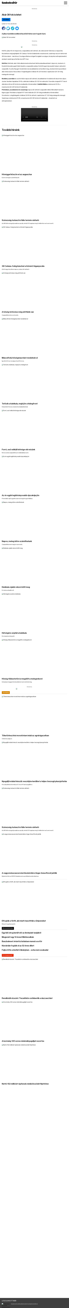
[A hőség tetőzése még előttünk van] (34, 290)
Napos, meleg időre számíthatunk (17, 541)
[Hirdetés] (34, 47)
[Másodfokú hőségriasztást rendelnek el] (34, 336)
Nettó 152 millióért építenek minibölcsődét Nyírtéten (25, 1084)
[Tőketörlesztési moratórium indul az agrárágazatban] (34, 714)
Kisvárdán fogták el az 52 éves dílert (18, 946)
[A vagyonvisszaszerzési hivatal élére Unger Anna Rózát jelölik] (34, 851)
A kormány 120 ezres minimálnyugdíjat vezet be (23, 1041)
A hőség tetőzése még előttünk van (18, 312)
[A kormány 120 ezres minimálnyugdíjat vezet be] (34, 1019)
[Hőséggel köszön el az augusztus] (34, 153)
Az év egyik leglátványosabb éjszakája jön (20, 495)
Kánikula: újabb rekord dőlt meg (16, 587)
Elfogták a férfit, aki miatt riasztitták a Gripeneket (24, 921)
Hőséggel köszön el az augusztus (17, 174)
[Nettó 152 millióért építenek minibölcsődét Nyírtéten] (34, 1062)
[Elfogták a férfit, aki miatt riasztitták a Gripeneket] (34, 899)
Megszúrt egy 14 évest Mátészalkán (18, 937)
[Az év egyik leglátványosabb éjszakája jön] (34, 474)
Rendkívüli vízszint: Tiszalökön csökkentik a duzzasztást (27, 998)
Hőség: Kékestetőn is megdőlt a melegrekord (22, 679)
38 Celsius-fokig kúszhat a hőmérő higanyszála (23, 266)
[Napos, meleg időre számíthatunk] (34, 520)
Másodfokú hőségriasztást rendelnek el (20, 358)
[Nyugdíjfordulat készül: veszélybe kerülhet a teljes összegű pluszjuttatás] (34, 760)
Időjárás (6, 19)
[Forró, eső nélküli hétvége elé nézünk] (34, 428)
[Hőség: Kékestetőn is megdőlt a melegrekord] (34, 657)
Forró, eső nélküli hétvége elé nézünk (18, 450)
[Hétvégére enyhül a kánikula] (34, 611)
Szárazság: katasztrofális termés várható (20, 220)
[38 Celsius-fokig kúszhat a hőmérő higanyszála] (34, 244)
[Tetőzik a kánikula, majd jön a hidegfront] (34, 382)
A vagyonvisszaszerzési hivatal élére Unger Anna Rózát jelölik (29, 873)
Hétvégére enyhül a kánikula (14, 633)
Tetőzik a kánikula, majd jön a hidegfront (20, 404)
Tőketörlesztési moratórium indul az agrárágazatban (25, 736)
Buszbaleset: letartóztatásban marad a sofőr (22, 941)
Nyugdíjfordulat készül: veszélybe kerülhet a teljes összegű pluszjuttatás (34, 781)
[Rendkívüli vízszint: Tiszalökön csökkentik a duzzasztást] (34, 977)
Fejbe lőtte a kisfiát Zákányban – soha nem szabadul (25, 950)
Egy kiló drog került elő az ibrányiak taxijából (21, 933)
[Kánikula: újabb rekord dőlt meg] (34, 565)
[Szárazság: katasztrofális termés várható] (34, 199)
